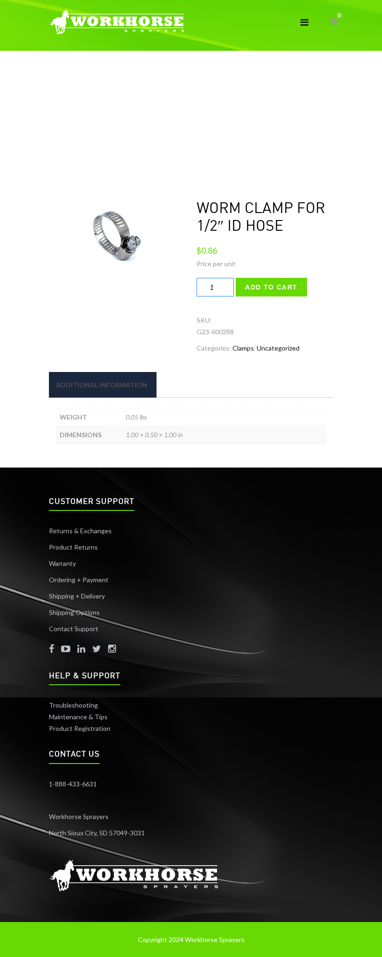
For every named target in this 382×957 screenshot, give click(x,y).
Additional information (101, 385)
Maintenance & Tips (78, 717)
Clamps (243, 348)
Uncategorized (278, 348)
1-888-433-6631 (73, 784)
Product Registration (79, 728)
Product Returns (73, 547)
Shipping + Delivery (77, 596)
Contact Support (73, 629)
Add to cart (271, 287)
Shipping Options (74, 612)
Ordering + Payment (79, 580)
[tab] (102, 385)
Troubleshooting (73, 705)
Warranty (62, 563)
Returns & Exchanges (80, 531)
